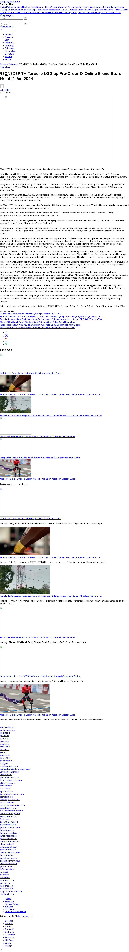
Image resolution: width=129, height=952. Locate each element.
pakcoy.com (5, 883)
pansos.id (4, 874)
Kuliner (8, 59)
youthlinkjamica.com (9, 771)
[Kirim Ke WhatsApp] (6, 344)
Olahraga (9, 45)
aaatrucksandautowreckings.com (15, 769)
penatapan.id (6, 760)
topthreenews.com (9, 766)
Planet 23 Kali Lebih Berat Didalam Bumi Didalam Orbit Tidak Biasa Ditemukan (37, 322)
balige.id (4, 763)
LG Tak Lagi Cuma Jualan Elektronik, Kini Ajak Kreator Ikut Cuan (90, 12)
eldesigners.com (7, 783)
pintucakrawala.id (8, 838)
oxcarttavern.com (8, 808)
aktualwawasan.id (8, 863)
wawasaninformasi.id (10, 852)
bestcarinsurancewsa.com (12, 794)
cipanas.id (4, 744)
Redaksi (9, 906)
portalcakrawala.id (8, 858)
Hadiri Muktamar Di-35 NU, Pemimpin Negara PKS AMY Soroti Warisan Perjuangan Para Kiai (43, 7)
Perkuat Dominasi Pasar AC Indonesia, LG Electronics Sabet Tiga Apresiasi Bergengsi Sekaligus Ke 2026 (50, 316)
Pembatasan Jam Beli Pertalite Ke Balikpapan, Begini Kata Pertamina (81, 9)
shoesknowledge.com (10, 813)
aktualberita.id (7, 844)
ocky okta (4, 90)
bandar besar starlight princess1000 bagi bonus (22, 724)
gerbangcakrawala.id (10, 827)
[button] (25, 18)
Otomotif (9, 42)
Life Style (9, 53)
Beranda (9, 34)
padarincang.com (8, 730)
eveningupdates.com (10, 799)
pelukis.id (4, 735)
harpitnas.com (6, 885)
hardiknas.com (7, 880)
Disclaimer (10, 909)
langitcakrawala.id (8, 833)
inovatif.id (4, 749)
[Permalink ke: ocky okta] (2, 87)
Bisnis (7, 40)
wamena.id (5, 755)
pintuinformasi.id (8, 849)
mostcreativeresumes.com (12, 805)
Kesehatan (10, 51)
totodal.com (5, 788)
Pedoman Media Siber (15, 911)
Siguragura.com (25, 916)
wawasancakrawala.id (10, 841)
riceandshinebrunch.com (11, 810)
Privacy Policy (11, 904)
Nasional (9, 37)
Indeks (8, 899)
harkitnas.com (6, 888)
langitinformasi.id (8, 835)
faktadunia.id (6, 819)
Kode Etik (9, 901)
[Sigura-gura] (6, 15)
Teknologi (9, 48)
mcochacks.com (7, 802)
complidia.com (6, 796)
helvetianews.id (7, 830)
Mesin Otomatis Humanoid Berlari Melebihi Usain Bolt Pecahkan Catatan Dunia (37, 327)
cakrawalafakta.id (8, 847)
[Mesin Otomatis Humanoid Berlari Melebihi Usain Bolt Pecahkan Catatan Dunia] (15, 476)
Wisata (8, 56)
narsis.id (4, 872)
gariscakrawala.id (8, 824)
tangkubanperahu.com (11, 891)
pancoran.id (5, 738)
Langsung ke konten (10, 1)
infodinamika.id (7, 869)
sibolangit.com (7, 894)
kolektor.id (5, 732)
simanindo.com (7, 727)
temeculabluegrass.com (11, 780)
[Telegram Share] (6, 341)
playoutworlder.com (9, 777)
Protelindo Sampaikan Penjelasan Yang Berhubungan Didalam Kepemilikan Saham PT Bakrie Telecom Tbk (51, 319)
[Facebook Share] (6, 332)
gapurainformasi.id (9, 821)
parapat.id (5, 757)
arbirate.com (6, 774)
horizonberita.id (7, 855)
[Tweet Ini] (6, 336)
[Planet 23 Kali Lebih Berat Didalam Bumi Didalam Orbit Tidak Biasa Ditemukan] (15, 433)
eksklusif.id (5, 746)
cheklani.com (6, 785)
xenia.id (3, 752)
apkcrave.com (6, 791)
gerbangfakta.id (7, 866)
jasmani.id (4, 741)
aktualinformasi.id (8, 816)
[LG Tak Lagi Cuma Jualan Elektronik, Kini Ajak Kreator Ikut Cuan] (15, 370)
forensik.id (5, 877)
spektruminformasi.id (10, 860)
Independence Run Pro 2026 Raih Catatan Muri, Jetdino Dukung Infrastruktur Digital (40, 325)
